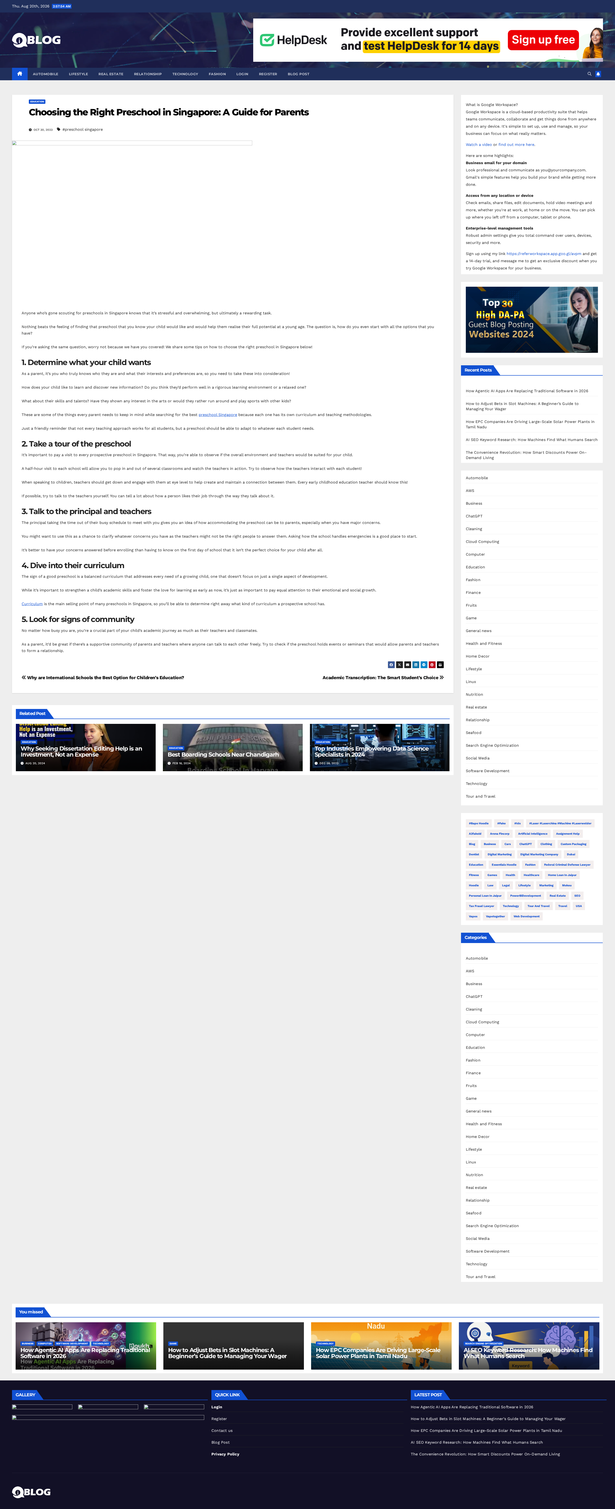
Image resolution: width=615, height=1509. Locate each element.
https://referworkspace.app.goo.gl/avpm (544, 253)
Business (474, 503)
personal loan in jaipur (485, 895)
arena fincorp (500, 833)
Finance (473, 592)
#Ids (517, 823)
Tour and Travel (481, 796)
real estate (558, 895)
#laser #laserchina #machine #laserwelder (560, 823)
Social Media (478, 758)
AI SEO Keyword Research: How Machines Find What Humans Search (532, 439)
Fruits (471, 605)
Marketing (546, 885)
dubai (571, 854)
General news (479, 630)
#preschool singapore (82, 129)
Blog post (299, 74)
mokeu (567, 885)
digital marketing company (539, 854)
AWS (470, 490)
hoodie (474, 885)
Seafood (473, 732)
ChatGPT (474, 516)
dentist (474, 854)
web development (527, 916)
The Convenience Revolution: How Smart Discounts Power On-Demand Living (485, 1454)
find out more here (516, 144)
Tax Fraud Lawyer (481, 906)
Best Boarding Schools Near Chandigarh (223, 754)
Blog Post (220, 1442)
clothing (546, 844)
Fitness (474, 875)
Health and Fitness (484, 643)
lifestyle (524, 885)
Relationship (148, 74)
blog (472, 844)
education (476, 864)
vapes (473, 916)
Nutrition (474, 694)
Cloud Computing (482, 541)
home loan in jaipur (562, 875)
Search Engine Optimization (492, 745)
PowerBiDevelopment (525, 895)
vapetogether (495, 916)
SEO (577, 895)
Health (510, 875)
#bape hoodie (479, 823)
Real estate (110, 74)
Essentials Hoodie (504, 864)
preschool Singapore (218, 414)
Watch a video (479, 144)
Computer (475, 554)
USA (579, 906)
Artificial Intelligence (532, 833)
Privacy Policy (225, 1454)
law (490, 885)
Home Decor (478, 656)
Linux (471, 681)
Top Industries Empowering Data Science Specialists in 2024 (372, 751)
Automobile (45, 74)
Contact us (222, 1430)
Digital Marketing (500, 854)
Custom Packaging (573, 844)
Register (268, 74)
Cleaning (474, 529)
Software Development (488, 771)
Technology (185, 74)
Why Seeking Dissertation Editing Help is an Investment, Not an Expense (81, 751)
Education (37, 101)
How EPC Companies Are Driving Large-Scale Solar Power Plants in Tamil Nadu (378, 1353)
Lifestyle (78, 74)
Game (471, 618)
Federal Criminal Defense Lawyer (567, 864)
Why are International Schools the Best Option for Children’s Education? (105, 677)
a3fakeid (475, 833)
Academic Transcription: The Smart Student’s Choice (381, 677)
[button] (589, 74)
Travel (562, 906)
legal (506, 885)
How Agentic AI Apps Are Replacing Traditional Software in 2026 (527, 391)
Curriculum (32, 604)
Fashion (217, 74)
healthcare (531, 875)
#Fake (501, 823)
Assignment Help (568, 833)
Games (492, 875)
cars (507, 844)
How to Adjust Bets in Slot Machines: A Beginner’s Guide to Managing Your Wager (227, 1353)
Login (242, 74)
